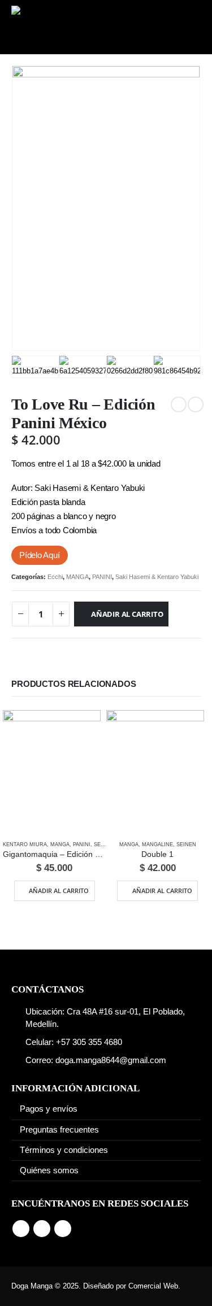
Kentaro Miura (25, 844)
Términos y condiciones (64, 1150)
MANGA (77, 576)
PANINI (102, 576)
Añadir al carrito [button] (59, 890)
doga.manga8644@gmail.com (110, 1060)
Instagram (41, 1228)
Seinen (104, 844)
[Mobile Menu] (185, 27)
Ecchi (55, 576)
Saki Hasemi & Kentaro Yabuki (157, 576)
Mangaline (157, 844)
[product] (52, 771)
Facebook (20, 1228)
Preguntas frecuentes (59, 1129)
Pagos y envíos (48, 1108)
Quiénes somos (49, 1170)
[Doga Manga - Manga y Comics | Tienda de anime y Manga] (50, 27)
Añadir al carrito (127, 614)
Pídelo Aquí (39, 555)
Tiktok (62, 1228)
